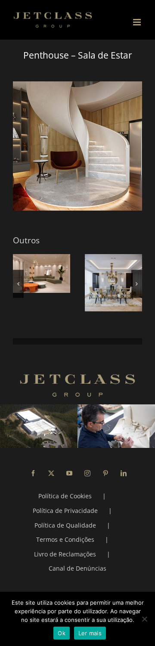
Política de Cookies (65, 496)
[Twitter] (51, 473)
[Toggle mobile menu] (137, 22)
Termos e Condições (65, 539)
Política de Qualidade (65, 525)
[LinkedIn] (123, 473)
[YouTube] (69, 473)
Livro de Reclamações (65, 554)
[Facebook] (33, 473)
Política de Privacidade (65, 510)
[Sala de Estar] (41, 273)
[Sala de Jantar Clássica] (113, 282)
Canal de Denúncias (77, 568)
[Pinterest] (105, 473)
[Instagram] (87, 473)
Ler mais (90, 633)
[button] (18, 284)
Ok (61, 633)
